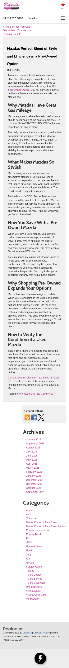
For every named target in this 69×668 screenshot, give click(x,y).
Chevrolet (31, 518)
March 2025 (32, 467)
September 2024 (35, 491)
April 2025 (31, 463)
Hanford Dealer (34, 546)
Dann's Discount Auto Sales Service (46, 526)
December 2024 (35, 479)
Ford (28, 538)
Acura (29, 510)
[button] (12, 18)
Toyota (30, 570)
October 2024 (33, 487)
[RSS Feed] (27, 417)
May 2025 (31, 459)
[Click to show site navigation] (63, 18)
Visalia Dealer (33, 590)
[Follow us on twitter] (41, 417)
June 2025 (32, 455)
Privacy (46, 633)
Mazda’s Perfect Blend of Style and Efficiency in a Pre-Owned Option (32, 56)
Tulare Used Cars (35, 582)
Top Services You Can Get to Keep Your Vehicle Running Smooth (17, 30)
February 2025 (34, 471)
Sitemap (37, 633)
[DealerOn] (12, 628)
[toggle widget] (40, 658)
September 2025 (35, 443)
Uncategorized (27, 393)
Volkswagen (32, 598)
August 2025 (33, 447)
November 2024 (35, 483)
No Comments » (46, 393)
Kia (28, 558)
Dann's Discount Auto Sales (41, 522)
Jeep (28, 554)
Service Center (34, 566)
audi (28, 514)
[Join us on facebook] (34, 417)
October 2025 (33, 439)
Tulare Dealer (33, 574)
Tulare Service (34, 578)
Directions (33, 18)
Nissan (30, 562)
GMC (29, 542)
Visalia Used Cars (36, 594)
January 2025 (33, 475)
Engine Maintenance (37, 530)
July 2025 (31, 451)
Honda (29, 550)
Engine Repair (34, 534)
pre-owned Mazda (20, 89)
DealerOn (27, 633)
